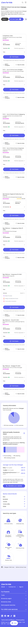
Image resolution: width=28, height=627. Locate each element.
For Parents (5, 592)
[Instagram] (14, 616)
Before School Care (8, 548)
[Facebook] (5, 616)
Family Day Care (20, 523)
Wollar (4, 506)
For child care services (9, 609)
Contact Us (12, 587)
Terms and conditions (7, 620)
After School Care (20, 548)
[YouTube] (8, 616)
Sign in (21, 587)
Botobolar (5, 499)
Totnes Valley (6, 504)
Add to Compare (7, 65)
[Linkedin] (2, 616)
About (3, 587)
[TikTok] (11, 616)
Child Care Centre (8, 523)
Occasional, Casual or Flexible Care (20, 536)
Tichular (5, 501)
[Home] (2, 567)
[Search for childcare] (23, 2)
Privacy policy (20, 620)
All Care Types (15, 19)
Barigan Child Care (9, 567)
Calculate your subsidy (15, 486)
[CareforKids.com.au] (14, 584)
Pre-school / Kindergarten (8, 536)
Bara (4, 496)
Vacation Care (8, 560)
